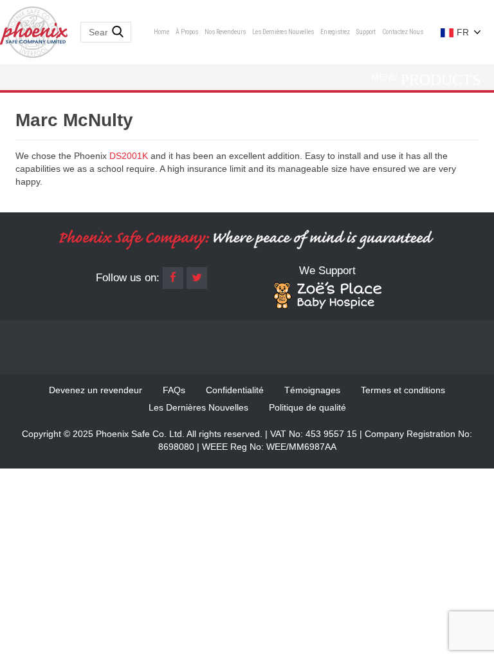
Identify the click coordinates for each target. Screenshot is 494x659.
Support (366, 31)
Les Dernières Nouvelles (283, 31)
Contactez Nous (402, 31)
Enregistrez (335, 31)
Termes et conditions (403, 390)
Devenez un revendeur (95, 390)
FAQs (174, 390)
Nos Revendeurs (225, 31)
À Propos (187, 31)
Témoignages (312, 390)
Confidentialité (235, 390)
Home (161, 31)
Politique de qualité (307, 407)
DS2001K (128, 156)
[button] (384, 77)
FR (461, 32)
